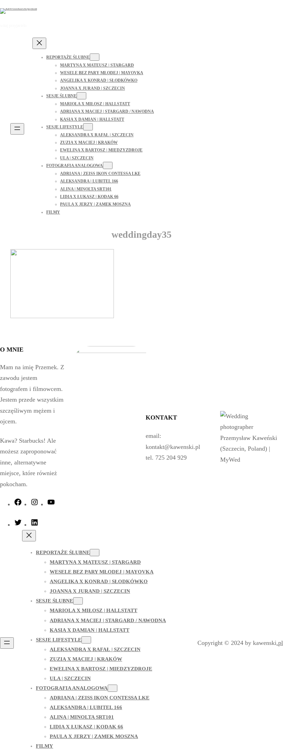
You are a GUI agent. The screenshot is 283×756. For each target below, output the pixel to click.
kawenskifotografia (70, 10)
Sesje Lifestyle (64, 127)
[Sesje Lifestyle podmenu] (88, 126)
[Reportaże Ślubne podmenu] (94, 57)
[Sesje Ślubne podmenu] (81, 95)
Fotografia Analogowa (74, 165)
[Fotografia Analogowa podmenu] (108, 165)
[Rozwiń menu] (17, 129)
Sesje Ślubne (61, 96)
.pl (279, 642)
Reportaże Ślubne (68, 57)
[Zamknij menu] (39, 43)
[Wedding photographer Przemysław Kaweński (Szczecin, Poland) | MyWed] (250, 459)
